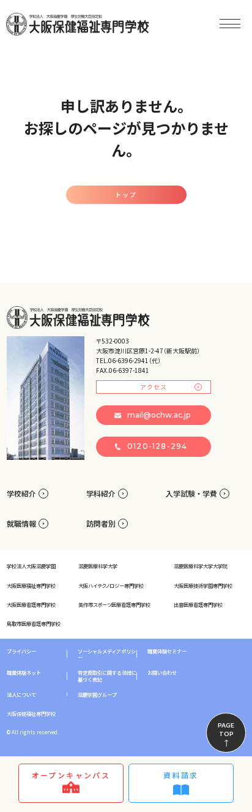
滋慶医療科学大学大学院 (201, 566)
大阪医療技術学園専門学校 (203, 585)
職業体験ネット (24, 672)
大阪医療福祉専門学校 (31, 585)
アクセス (153, 386)
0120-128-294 (157, 446)
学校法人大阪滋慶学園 (31, 566)
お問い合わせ (162, 672)
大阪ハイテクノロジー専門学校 (111, 585)
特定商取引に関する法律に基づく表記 (107, 675)
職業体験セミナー (167, 651)
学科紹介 (101, 493)
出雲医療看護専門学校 (198, 604)
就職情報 (21, 523)
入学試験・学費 (191, 493)
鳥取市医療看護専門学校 (34, 623)
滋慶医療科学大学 (97, 566)
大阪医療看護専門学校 (31, 604)
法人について (21, 694)
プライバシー (21, 651)
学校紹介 (21, 493)
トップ (126, 194)
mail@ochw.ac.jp (158, 414)
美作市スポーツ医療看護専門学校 (114, 604)
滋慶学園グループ (97, 694)
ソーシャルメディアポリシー (107, 654)
